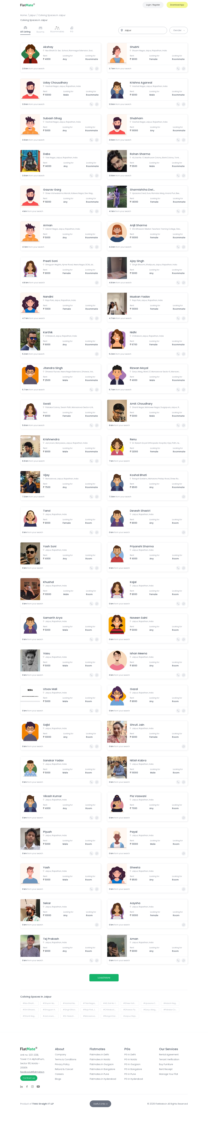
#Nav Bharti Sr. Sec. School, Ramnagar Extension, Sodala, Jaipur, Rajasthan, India (31, 1003)
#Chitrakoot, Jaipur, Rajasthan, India (111, 1009)
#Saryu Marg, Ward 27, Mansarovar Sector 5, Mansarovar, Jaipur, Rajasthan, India (151, 1009)
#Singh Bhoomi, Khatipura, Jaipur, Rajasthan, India (71, 1009)
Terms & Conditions (65, 1059)
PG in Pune (130, 1074)
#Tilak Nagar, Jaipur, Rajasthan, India (91, 1003)
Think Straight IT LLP (43, 1103)
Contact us (29, 1078)
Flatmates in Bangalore (102, 1069)
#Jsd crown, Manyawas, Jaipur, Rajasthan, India (51, 1016)
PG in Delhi (130, 1054)
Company (60, 1054)
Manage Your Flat (168, 1074)
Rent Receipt (166, 1069)
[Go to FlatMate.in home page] (27, 4)
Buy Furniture (166, 1064)
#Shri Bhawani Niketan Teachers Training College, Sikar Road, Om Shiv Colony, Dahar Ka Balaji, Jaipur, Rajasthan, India (31, 1009)
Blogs (58, 1078)
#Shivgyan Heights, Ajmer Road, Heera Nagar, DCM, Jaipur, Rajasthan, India (51, 1009)
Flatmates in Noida (100, 1059)
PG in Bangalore (133, 1069)
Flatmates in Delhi (99, 1054)
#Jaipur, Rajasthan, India (131, 1016)
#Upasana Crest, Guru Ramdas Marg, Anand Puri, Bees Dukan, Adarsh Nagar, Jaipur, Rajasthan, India (151, 1003)
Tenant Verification (169, 1059)
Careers (59, 1074)
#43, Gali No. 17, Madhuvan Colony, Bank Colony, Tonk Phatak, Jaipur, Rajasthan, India (111, 1003)
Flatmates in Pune (99, 1074)
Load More (104, 977)
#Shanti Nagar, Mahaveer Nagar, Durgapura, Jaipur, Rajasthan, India (31, 1016)
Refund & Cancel (64, 1069)
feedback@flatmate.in (32, 1071)
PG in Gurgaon (132, 1064)
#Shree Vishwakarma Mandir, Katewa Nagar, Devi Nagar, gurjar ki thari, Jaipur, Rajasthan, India (131, 1003)
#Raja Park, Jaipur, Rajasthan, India (91, 1009)
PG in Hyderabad (133, 1078)
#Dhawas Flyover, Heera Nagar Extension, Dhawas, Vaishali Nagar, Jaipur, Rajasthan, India (131, 1009)
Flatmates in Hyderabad (103, 1078)
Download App (177, 5)
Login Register (153, 5)
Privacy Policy (62, 1064)
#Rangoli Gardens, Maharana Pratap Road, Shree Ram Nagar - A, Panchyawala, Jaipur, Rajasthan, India (111, 1016)
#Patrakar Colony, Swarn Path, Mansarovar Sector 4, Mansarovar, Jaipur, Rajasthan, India (171, 1009)
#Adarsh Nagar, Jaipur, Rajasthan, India (171, 1003)
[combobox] (142, 30)
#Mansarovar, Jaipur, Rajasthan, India (91, 1016)
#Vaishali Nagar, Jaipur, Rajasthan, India (71, 1003)
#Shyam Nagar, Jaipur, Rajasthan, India (51, 1003)
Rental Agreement (169, 1054)
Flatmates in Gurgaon (102, 1064)
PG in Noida (130, 1059)
